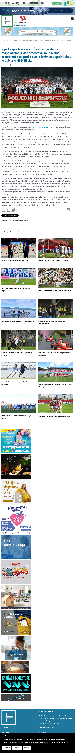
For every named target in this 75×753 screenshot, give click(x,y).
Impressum (5, 732)
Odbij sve (17, 748)
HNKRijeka (5, 220)
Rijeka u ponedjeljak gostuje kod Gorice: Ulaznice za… (55, 290)
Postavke (6, 748)
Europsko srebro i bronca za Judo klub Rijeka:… (15, 260)
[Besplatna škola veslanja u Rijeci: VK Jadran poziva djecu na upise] (18, 311)
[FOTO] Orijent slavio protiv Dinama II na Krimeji (53, 260)
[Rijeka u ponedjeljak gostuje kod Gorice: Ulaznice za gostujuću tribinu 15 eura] (55, 278)
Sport (9, 40)
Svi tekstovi (43, 732)
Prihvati (26, 748)
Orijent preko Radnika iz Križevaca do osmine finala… (54, 416)
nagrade (24, 220)
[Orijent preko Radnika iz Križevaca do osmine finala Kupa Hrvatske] (55, 404)
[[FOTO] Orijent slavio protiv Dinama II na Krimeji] (55, 249)
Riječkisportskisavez (15, 220)
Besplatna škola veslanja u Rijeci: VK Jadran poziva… (17, 321)
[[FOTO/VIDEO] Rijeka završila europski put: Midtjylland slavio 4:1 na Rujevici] (18, 341)
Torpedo (3, 40)
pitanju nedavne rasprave (40, 127)
